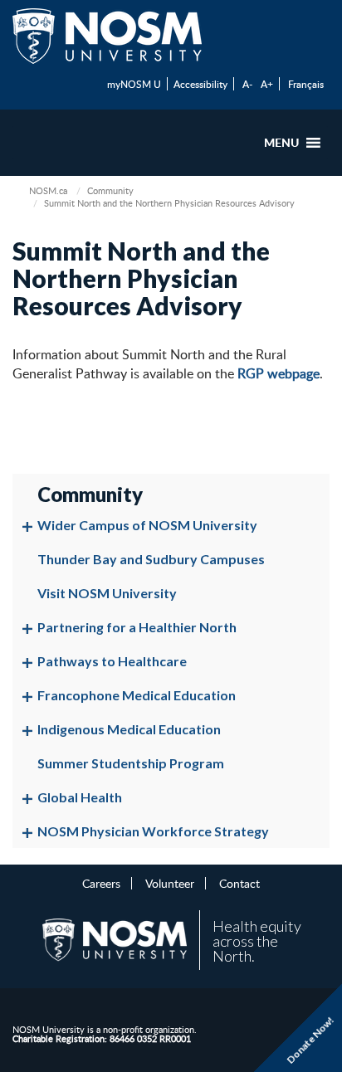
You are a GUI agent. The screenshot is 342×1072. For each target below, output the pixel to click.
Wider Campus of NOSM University (147, 525)
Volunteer (169, 883)
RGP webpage (278, 373)
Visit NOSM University (107, 593)
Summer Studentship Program (130, 763)
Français (306, 83)
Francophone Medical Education (136, 695)
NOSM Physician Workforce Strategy (153, 831)
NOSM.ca (48, 190)
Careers (101, 883)
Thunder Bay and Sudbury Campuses (151, 559)
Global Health (79, 797)
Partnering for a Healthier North (137, 627)
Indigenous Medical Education (129, 729)
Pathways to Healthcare (112, 661)
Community (110, 190)
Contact (239, 883)
